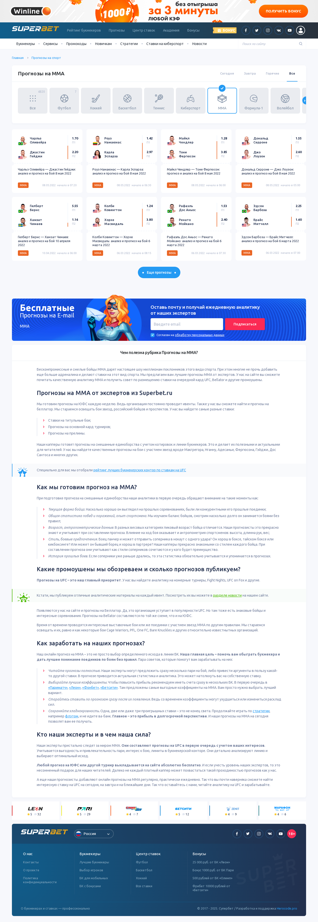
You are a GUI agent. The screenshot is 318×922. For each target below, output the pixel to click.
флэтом (71, 716)
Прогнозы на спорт (46, 57)
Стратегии (129, 44)
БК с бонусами (90, 886)
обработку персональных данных (199, 335)
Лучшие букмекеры (94, 862)
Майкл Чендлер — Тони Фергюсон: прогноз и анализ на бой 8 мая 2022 (193, 171)
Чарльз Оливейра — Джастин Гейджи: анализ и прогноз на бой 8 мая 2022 (47, 171)
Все (292, 73)
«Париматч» (58, 688)
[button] (12, 100)
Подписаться (245, 324)
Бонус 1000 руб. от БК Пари (213, 870)
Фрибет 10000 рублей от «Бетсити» (211, 888)
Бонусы (193, 30)
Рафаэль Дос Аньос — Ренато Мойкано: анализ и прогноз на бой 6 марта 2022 (194, 240)
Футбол (142, 862)
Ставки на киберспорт (165, 44)
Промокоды (76, 44)
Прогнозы (117, 30)
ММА (23, 185)
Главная (18, 57)
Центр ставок (144, 30)
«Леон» (75, 688)
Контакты (31, 862)
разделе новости (227, 595)
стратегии (261, 711)
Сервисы (50, 44)
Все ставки (144, 886)
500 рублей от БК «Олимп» (212, 878)
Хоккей (141, 878)
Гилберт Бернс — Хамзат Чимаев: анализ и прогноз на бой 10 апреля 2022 (44, 240)
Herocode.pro (287, 908)
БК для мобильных (94, 878)
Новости (199, 44)
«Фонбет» (90, 688)
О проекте (31, 870)
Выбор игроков (91, 870)
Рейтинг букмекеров (84, 30)
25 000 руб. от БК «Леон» (211, 862)
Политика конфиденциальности (40, 880)
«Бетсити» (109, 688)
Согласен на (165, 335)
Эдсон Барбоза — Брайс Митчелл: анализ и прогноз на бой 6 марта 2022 (270, 239)
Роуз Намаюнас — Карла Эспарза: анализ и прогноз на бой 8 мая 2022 (119, 171)
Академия (171, 30)
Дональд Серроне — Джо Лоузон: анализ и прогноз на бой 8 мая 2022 (268, 171)
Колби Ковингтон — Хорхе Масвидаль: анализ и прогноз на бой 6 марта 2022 (121, 240)
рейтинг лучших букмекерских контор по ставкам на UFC (139, 470)
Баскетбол (144, 870)
